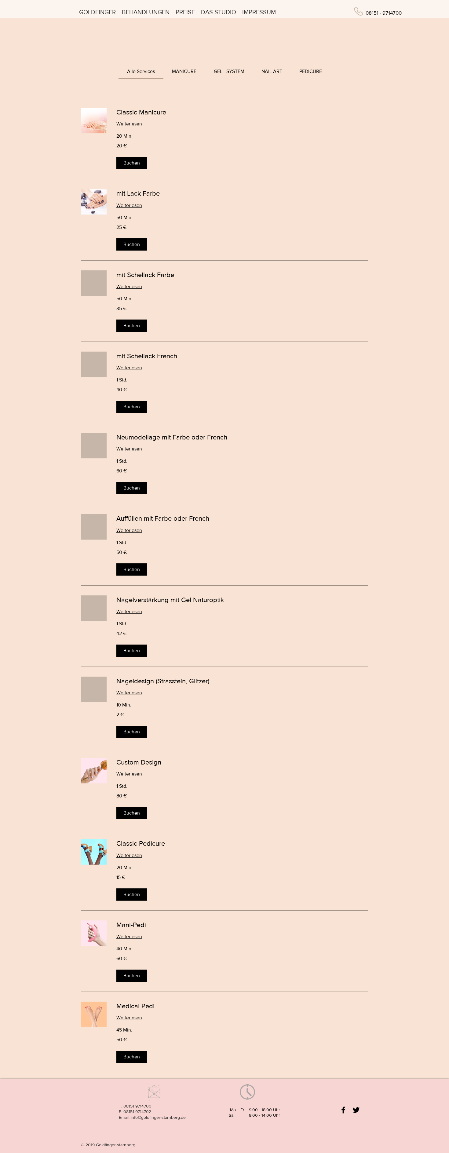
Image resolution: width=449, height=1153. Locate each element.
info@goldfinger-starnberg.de (158, 1117)
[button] (131, 163)
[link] (141, 71)
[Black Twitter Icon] (356, 1110)
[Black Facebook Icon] (343, 1110)
